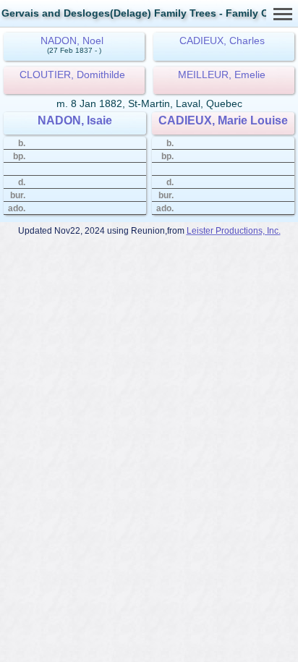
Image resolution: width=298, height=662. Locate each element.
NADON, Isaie (75, 120)
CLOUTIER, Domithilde (72, 74)
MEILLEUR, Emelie (221, 74)
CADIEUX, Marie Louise (223, 120)
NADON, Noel (72, 40)
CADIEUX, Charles (222, 40)
